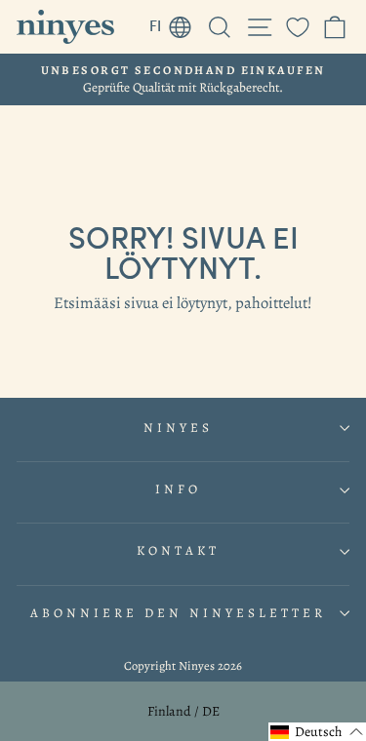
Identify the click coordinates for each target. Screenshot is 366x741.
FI (175, 22)
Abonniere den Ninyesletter (177, 613)
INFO (178, 489)
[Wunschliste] (297, 27)
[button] (317, 731)
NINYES (178, 428)
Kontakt (178, 551)
